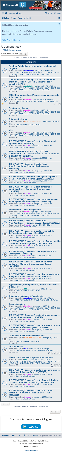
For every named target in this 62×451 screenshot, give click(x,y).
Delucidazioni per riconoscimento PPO (27, 336)
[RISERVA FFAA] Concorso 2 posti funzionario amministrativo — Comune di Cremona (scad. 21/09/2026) (30, 189)
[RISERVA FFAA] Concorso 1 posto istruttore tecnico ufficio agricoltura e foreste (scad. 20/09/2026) (33, 200)
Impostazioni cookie (31, 450)
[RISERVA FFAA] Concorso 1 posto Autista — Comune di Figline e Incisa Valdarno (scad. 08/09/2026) (34, 275)
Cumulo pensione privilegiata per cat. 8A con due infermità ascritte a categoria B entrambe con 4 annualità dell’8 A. (32, 81)
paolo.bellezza (30, 86)
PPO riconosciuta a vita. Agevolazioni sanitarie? (31, 357)
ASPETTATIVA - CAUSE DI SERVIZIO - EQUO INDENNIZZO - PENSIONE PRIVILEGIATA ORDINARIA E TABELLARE (34, 73)
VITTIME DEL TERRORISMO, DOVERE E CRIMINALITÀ (36, 101)
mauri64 (27, 110)
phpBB (22, 441)
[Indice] (31, 5)
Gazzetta (27, 145)
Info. (11, 130)
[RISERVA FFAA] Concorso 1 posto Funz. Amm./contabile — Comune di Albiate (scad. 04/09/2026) (29, 166)
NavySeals (28, 99)
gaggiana (28, 298)
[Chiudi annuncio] (59, 24)
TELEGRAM (33, 426)
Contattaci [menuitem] (18, 435)
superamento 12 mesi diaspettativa (25, 210)
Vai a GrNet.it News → (11, 40)
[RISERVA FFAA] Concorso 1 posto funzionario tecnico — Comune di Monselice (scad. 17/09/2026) (34, 326)
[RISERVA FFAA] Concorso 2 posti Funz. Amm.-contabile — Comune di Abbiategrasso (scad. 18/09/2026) (31, 264)
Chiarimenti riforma (18, 119)
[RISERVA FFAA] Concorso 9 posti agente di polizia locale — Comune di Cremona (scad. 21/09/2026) (33, 177)
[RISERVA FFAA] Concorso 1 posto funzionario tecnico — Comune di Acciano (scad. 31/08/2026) (34, 371)
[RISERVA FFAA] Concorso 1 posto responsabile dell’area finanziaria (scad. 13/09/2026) (31, 232)
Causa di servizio (17, 304)
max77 (26, 359)
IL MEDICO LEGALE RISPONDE (27, 125)
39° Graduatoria (16, 347)
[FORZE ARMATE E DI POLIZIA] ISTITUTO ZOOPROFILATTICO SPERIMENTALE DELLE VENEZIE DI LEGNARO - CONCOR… (34, 153)
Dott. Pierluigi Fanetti (32, 121)
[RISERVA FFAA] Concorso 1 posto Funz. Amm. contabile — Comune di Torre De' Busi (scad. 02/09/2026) (31, 392)
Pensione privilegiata (18, 108)
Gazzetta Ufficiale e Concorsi (26, 147)
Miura (26, 349)
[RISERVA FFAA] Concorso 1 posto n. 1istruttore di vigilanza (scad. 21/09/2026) (32, 142)
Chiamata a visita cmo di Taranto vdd (26, 296)
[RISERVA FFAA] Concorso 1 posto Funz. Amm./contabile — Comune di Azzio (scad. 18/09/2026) (34, 222)
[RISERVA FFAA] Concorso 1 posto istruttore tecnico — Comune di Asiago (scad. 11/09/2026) (34, 316)
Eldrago (27, 289)
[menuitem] (10, 13)
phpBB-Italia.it (38, 444)
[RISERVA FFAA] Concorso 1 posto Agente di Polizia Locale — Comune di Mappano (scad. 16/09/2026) (33, 381)
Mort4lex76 (28, 70)
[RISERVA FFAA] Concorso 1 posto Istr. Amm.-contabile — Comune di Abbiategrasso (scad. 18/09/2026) (34, 242)
